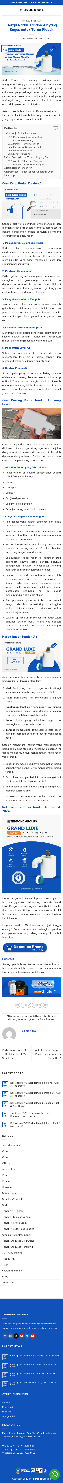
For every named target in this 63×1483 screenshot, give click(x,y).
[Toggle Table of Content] (54, 129)
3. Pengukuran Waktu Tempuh (25, 144)
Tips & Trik (8, 1258)
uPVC (5, 1276)
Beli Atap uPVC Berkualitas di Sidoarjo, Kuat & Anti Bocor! (34, 1104)
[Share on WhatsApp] (17, 1005)
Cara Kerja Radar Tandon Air (21, 133)
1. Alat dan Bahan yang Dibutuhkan (27, 161)
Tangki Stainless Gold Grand (18, 1240)
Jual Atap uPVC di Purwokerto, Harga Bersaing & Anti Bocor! (30, 1115)
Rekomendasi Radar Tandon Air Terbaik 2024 (29, 171)
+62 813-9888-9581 (25, 1452)
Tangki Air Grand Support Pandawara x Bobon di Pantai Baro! (46, 1053)
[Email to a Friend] (34, 1005)
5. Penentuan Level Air (21, 150)
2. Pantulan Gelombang (22, 140)
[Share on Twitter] (28, 1005)
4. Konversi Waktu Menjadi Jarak (26, 147)
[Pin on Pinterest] (39, 1005)
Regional (7, 1187)
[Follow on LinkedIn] (27, 1336)
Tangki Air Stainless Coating (18, 1228)
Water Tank (9, 1282)
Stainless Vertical (12, 1198)
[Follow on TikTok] (16, 1336)
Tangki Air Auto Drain (14, 1222)
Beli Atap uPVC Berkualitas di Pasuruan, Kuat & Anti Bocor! (35, 1094)
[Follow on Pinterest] (21, 1336)
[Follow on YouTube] (32, 1336)
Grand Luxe (8, 1157)
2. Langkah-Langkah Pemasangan (27, 164)
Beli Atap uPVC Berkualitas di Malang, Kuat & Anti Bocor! (34, 1084)
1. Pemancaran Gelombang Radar (27, 137)
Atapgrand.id (8, 1416)
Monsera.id (7, 1407)
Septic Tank (9, 1192)
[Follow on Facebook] (5, 1336)
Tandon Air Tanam (12, 1210)
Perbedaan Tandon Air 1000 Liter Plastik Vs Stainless (15, 1053)
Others (6, 1163)
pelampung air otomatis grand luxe (23, 1019)
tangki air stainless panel (16, 1234)
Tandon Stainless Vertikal (16, 1216)
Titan (5, 1264)
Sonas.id (6, 1402)
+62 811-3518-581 (24, 1446)
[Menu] (59, 10)
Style (5, 1204)
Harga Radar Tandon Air (19, 167)
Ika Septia (44, 38)
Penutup (10, 175)
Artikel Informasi (32, 21)
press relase (9, 1169)
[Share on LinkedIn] (45, 1005)
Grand (5, 1151)
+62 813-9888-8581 (25, 1449)
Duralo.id (6, 1411)
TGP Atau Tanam (12, 1252)
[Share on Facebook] (23, 1005)
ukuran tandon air (12, 1270)
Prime (5, 1175)
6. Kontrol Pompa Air (20, 154)
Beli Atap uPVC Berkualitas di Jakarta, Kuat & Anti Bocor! (35, 1125)
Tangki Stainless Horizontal (17, 1246)
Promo (6, 1181)
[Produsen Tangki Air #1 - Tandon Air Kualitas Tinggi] (31, 10)
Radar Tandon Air (48, 1019)
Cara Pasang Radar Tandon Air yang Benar (28, 157)
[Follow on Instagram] (10, 1336)
